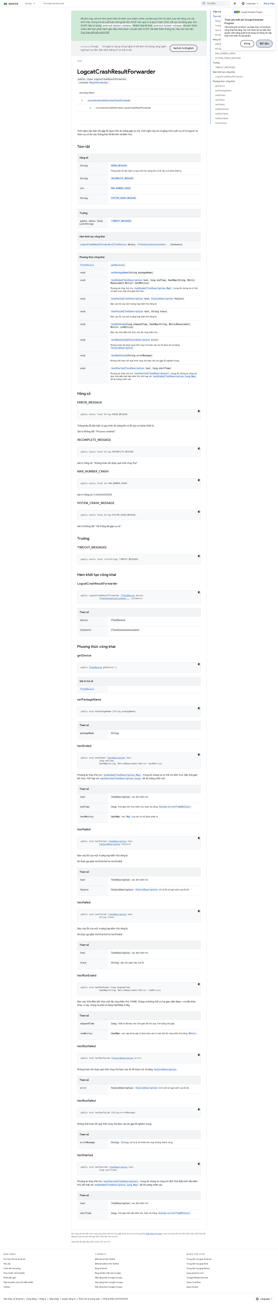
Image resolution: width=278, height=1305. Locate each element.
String (125, 1142)
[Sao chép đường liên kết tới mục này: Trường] (92, 539)
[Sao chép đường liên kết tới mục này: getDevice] (94, 655)
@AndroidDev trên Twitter (107, 1263)
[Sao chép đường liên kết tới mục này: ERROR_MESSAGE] (105, 402)
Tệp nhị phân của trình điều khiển (18, 1282)
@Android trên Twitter (105, 1259)
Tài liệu (28, 3)
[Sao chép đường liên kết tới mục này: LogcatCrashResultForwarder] (120, 584)
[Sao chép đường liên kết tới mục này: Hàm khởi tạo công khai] (119, 575)
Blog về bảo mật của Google (108, 1273)
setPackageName (119, 272)
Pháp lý (43, 1299)
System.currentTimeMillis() (175, 806)
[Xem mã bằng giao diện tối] (199, 411)
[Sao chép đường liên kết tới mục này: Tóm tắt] (93, 147)
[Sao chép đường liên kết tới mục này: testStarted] (96, 1155)
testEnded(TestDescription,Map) (153, 288)
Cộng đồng (31, 1299)
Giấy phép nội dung (154, 1233)
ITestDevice (120, 244)
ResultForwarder (98, 82)
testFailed (117, 298)
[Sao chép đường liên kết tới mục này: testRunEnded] (99, 975)
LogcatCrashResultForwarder (96, 244)
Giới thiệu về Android (13, 1299)
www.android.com (195, 1273)
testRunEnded (118, 324)
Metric (192, 1033)
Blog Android (101, 1268)
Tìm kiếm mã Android (53, 3)
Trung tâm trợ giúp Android (198, 1259)
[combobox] (215, 3)
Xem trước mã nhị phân (14, 1273)
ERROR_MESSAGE (119, 165)
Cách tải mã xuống (12, 1268)
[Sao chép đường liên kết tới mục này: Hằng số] (93, 394)
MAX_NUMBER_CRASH (121, 188)
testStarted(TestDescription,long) (120, 778)
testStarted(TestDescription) (152, 373)
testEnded (116, 280)
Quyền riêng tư (69, 1299)
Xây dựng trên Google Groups (109, 1282)
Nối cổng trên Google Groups (108, 1287)
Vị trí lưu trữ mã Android (14, 1259)
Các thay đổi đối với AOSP (95, 32)
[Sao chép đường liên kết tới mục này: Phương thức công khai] (118, 647)
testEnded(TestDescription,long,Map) (174, 376)
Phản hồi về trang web (89, 1299)
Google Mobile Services (197, 1277)
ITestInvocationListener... (153, 244)
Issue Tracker (192, 1287)
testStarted (118, 368)
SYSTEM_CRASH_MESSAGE (123, 198)
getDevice (116, 265)
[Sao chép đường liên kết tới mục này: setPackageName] (104, 700)
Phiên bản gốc (9, 1277)
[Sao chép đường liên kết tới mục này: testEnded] (94, 746)
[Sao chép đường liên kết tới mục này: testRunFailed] (98, 1046)
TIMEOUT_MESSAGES (121, 221)
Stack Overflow (193, 1282)
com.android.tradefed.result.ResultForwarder (109, 100)
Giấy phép (54, 1299)
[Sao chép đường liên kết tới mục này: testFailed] (93, 829)
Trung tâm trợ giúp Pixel (197, 1263)
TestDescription (133, 280)
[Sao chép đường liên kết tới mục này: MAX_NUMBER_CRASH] (111, 471)
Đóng (247, 43)
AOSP (79, 61)
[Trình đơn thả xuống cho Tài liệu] (36, 3)
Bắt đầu (264, 43)
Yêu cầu (7, 1263)
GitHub (6, 1287)
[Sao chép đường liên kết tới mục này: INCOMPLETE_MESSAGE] (114, 440)
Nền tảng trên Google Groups (108, 1277)
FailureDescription (162, 298)
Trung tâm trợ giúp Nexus (198, 1268)
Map (128, 816)
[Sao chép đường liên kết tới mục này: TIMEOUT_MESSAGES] (109, 547)
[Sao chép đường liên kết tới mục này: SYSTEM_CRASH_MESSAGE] (117, 503)
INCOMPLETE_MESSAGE (122, 178)
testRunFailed (119, 339)
